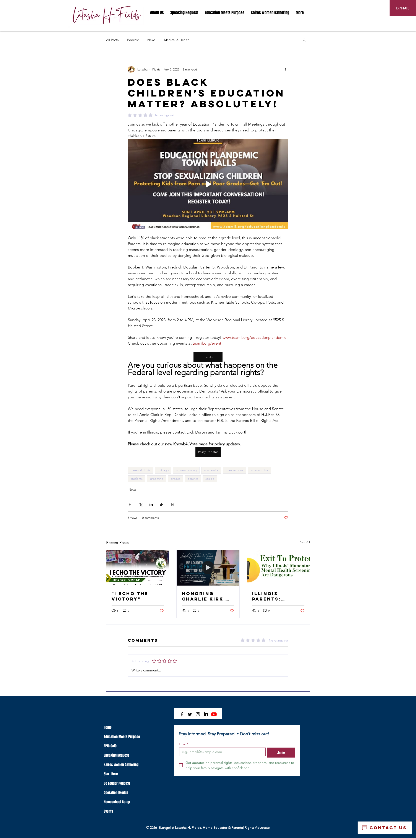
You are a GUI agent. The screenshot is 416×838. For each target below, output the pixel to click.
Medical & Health (176, 40)
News (151, 40)
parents (193, 479)
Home (108, 727)
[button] (157, 12)
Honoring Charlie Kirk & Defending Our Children (206, 596)
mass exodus (234, 470)
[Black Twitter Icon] (190, 714)
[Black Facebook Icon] (182, 714)
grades (175, 479)
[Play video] (208, 184)
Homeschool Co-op (117, 801)
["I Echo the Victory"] (137, 567)
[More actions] (285, 69)
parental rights (141, 470)
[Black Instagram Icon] (198, 714)
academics (211, 470)
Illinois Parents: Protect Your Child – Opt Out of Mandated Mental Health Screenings (278, 596)
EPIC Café (110, 745)
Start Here (111, 773)
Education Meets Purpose (122, 736)
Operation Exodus (116, 792)
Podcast (133, 40)
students (137, 479)
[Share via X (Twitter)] (140, 504)
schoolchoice (259, 470)
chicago (163, 470)
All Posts (112, 40)
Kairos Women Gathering (121, 764)
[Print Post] (172, 504)
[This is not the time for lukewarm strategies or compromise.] (208, 567)
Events (108, 811)
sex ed (209, 479)
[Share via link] (162, 504)
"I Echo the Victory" (130, 596)
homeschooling (186, 470)
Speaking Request (116, 755)
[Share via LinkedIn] (151, 504)
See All (305, 542)
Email (183, 744)
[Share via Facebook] (130, 504)
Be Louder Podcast (117, 783)
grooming (156, 479)
